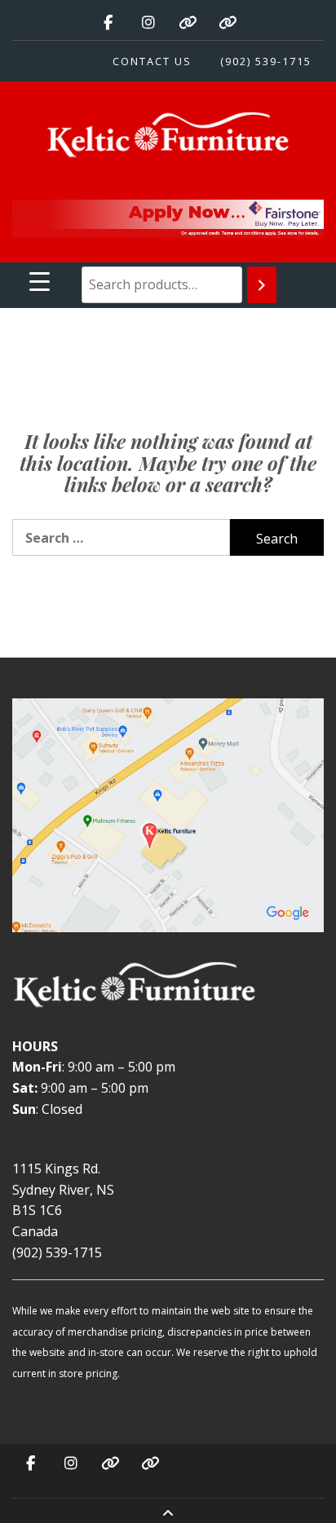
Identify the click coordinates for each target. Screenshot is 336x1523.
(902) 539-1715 (266, 61)
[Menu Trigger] (39, 280)
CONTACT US (152, 61)
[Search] (261, 284)
